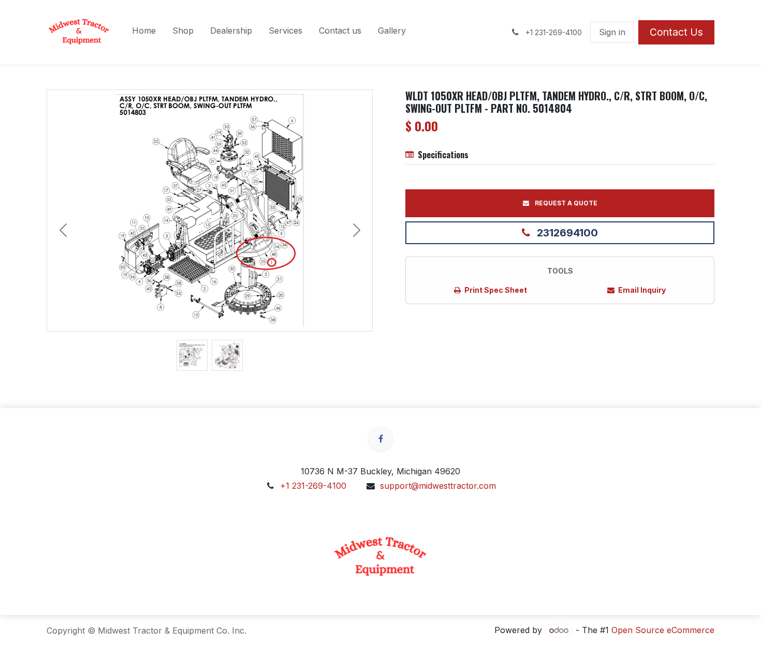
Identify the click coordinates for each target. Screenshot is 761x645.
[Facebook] (380, 438)
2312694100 (566, 233)
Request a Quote (565, 203)
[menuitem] (144, 32)
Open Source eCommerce (662, 630)
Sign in (612, 32)
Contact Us (676, 32)
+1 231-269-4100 (313, 486)
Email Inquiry (641, 290)
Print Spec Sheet (495, 290)
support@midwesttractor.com (438, 486)
